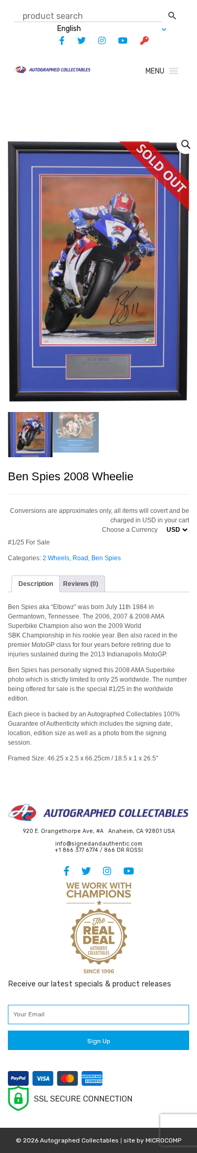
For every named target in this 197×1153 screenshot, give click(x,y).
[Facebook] (57, 41)
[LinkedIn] (97, 41)
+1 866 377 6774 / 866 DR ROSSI (99, 850)
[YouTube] (118, 41)
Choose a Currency (130, 529)
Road (80, 558)
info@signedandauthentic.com (98, 843)
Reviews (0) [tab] (80, 584)
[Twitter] (76, 41)
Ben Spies (106, 558)
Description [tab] (35, 584)
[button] (155, 71)
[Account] (139, 41)
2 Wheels (56, 558)
